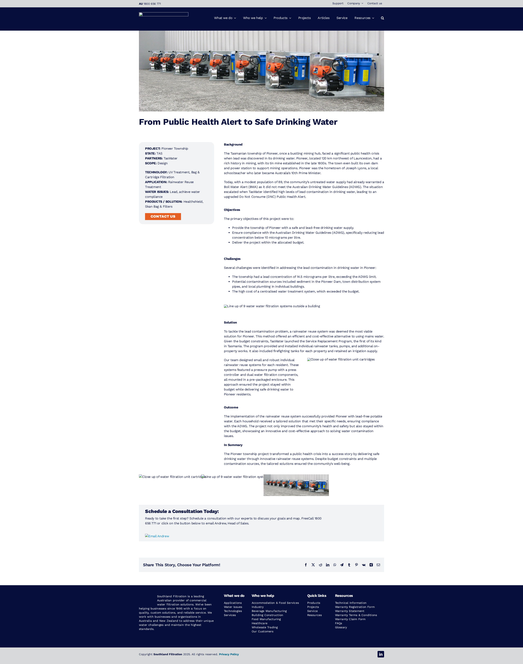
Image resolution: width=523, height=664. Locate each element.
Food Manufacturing (266, 619)
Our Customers (263, 631)
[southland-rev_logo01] (163, 14)
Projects (313, 606)
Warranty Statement (349, 611)
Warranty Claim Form (350, 619)
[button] (382, 17)
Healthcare (259, 623)
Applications (233, 602)
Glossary (341, 627)
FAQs (338, 623)
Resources (314, 615)
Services (230, 615)
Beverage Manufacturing (269, 611)
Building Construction (267, 615)
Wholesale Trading (265, 627)
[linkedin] (381, 654)
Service (312, 611)
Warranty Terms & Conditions (356, 615)
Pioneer (272, 153)
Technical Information (351, 602)
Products (313, 602)
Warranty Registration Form (355, 606)
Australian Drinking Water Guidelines (320, 187)
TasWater (171, 158)
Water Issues (233, 606)
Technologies (233, 611)
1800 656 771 (152, 3)
